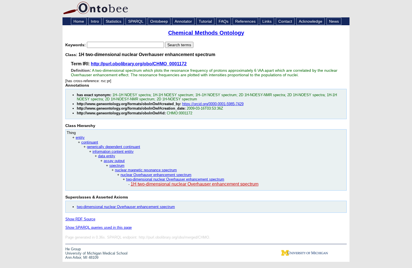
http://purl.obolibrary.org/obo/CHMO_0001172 (139, 63)
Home (78, 21)
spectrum (116, 165)
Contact (285, 21)
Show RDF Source (80, 219)
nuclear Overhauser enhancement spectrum (156, 175)
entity (80, 137)
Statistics (113, 21)
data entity (106, 156)
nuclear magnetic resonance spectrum (146, 170)
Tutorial (205, 21)
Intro (95, 21)
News (334, 21)
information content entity (113, 151)
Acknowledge (310, 21)
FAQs (223, 21)
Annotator (183, 21)
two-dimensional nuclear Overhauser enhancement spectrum (175, 179)
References (245, 21)
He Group (73, 249)
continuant (89, 142)
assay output (114, 161)
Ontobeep (159, 21)
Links (267, 21)
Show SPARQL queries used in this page (98, 227)
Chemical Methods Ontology (206, 33)
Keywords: (76, 45)
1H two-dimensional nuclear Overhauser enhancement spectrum (194, 184)
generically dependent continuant (113, 147)
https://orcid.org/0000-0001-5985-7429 (213, 104)
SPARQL (135, 21)
